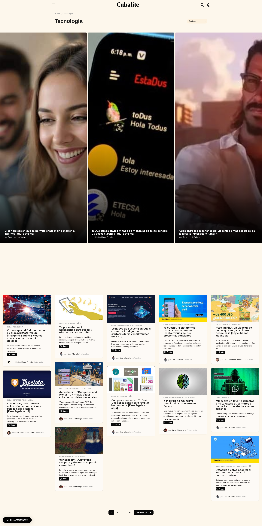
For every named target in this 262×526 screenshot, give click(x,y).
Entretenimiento (223, 324)
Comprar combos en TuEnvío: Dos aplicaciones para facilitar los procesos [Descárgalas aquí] (130, 404)
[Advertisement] (131, 269)
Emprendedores (124, 325)
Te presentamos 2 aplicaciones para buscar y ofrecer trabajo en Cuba (75, 330)
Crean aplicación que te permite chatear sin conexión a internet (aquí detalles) (40, 232)
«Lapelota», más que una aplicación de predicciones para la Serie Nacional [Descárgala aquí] (24, 407)
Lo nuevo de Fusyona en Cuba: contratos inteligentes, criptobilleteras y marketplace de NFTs (131, 332)
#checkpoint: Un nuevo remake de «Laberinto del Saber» (179, 403)
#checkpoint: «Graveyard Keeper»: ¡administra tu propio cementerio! (78, 462)
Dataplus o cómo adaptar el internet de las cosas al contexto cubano (233, 472)
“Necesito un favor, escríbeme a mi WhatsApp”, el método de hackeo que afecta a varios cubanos (235, 404)
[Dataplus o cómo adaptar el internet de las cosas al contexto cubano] (235, 449)
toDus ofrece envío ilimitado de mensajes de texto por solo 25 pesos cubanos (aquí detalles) (130, 232)
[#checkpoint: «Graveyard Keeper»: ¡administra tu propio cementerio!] (79, 440)
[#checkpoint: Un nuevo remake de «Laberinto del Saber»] (183, 381)
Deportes (17, 400)
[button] (53, 5)
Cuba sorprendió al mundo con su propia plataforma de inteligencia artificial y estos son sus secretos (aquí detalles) (26, 335)
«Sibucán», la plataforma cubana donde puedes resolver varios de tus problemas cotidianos (179, 331)
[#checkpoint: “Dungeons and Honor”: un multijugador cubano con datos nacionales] (79, 374)
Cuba (9, 327)
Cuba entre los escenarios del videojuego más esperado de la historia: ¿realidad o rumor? (217, 232)
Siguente (142, 512)
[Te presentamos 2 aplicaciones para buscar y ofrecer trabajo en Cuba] (79, 307)
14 (130, 512)
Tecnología (18, 327)
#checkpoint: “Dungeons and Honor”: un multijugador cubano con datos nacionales (78, 395)
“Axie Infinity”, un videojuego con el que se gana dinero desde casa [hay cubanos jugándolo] (234, 331)
